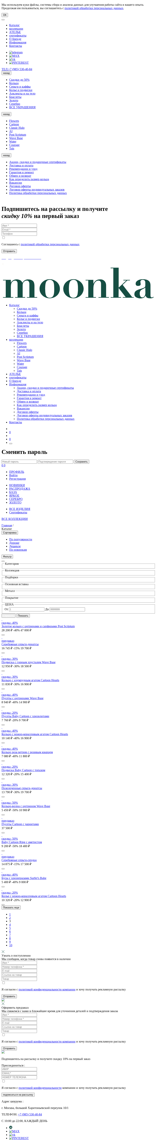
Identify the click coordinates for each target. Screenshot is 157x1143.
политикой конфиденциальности (40, 1087)
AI (10, 131)
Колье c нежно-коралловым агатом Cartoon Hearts (34, 896)
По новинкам (18, 549)
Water (12, 141)
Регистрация (17, 478)
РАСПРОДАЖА (19, 488)
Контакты (15, 45)
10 (10, 945)
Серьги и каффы (20, 86)
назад (6, 73)
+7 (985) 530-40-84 (30, 1114)
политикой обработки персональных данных (94, 8)
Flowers (14, 120)
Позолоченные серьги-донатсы (22, 788)
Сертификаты (18, 512)
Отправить (9, 996)
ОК (5, 15)
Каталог (14, 25)
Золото (13, 100)
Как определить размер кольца (29, 179)
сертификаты (17, 35)
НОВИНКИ (17, 485)
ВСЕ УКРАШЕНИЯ (22, 107)
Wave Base (16, 138)
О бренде (15, 39)
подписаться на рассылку (18, 1094)
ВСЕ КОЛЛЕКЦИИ (15, 519)
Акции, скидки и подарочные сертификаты (37, 162)
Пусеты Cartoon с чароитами (20, 824)
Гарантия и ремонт (21, 172)
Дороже (14, 542)
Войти (13, 475)
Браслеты (15, 97)
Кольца (14, 83)
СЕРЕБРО (16, 499)
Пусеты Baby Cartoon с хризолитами (25, 716)
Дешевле (15, 546)
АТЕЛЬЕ (15, 32)
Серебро (14, 103)
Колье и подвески (20, 90)
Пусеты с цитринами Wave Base (22, 698)
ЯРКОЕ (14, 495)
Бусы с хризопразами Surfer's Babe (24, 878)
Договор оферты (20, 186)
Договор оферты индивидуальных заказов (37, 189)
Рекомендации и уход (23, 169)
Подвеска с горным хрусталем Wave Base (29, 662)
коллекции (16, 28)
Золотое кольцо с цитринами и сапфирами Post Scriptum (38, 626)
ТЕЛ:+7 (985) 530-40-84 (17, 69)
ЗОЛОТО (15, 502)
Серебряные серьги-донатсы (20, 644)
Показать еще (11, 907)
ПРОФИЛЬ (16, 471)
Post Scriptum (17, 134)
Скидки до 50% (19, 79)
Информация (17, 42)
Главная (7, 525)
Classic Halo (17, 127)
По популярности (20, 539)
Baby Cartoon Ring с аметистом (22, 842)
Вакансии (15, 182)
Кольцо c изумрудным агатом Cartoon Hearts (30, 680)
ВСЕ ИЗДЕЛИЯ (19, 509)
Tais (11, 148)
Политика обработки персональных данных (38, 193)
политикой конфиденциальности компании (47, 989)
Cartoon (14, 124)
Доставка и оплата (21, 165)
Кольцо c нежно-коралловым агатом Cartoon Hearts (35, 734)
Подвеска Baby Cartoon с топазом (23, 770)
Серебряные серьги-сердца (19, 860)
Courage (14, 145)
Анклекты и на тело (22, 93)
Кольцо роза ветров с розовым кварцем (27, 752)
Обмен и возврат (20, 175)
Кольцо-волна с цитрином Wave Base (26, 806)
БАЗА (13, 492)
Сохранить (81, 461)
